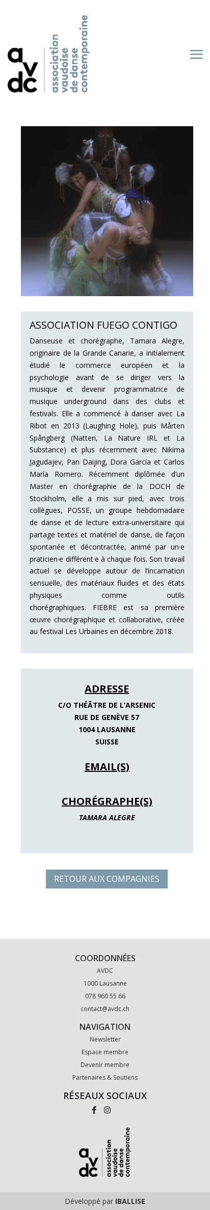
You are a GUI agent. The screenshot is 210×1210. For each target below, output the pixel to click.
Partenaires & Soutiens (105, 1077)
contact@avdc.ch (105, 1008)
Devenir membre (105, 1064)
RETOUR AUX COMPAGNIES (107, 878)
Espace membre (105, 1052)
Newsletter (105, 1039)
